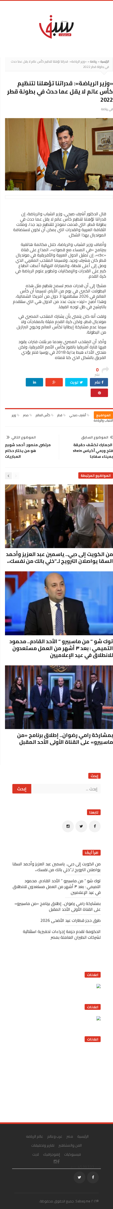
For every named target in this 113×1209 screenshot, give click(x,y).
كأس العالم (43, 415)
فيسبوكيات (72, 1154)
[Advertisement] (61, 1080)
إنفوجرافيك (51, 1154)
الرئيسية (104, 61)
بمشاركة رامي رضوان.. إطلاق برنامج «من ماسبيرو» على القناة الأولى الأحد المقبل (65, 738)
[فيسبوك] (95, 826)
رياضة (93, 61)
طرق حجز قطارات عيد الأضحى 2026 (70, 920)
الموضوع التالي (23, 437)
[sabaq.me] (56, 26)
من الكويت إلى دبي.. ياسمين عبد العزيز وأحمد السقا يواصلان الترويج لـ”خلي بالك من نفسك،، (59, 557)
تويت (74, 382)
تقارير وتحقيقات (42, 1145)
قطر (59, 415)
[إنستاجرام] (68, 826)
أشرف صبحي (77, 415)
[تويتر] (81, 826)
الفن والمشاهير (70, 1145)
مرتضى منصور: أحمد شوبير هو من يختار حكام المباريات (28, 450)
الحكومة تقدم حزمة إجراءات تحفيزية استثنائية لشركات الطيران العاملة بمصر (62, 934)
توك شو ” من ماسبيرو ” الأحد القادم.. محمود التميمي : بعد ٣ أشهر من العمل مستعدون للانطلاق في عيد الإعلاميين (61, 648)
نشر (98, 382)
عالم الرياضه (34, 1136)
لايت (35, 1154)
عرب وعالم (55, 1136)
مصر (26, 415)
